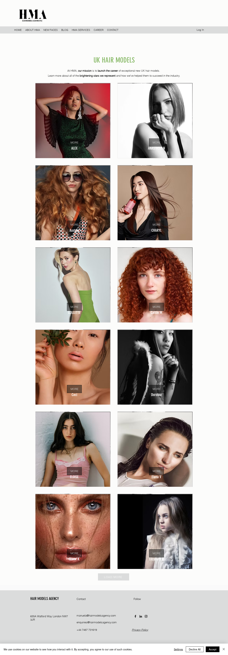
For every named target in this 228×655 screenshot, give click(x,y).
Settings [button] (178, 649)
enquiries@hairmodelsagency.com (97, 622)
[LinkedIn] (140, 616)
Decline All (195, 649)
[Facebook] (135, 616)
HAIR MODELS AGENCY (44, 598)
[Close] (224, 649)
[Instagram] (146, 616)
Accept (212, 649)
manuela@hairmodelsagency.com (96, 615)
